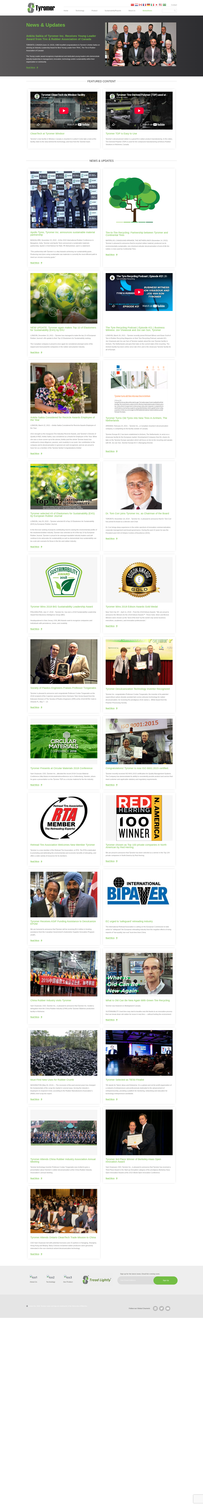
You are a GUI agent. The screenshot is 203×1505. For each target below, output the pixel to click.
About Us (131, 11)
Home (66, 11)
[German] (148, 4)
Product (94, 11)
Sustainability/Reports (113, 11)
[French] (144, 4)
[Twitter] (161, 1308)
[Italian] (152, 4)
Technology (80, 11)
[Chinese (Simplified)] (132, 4)
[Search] (175, 10)
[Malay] (160, 4)
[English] (140, 4)
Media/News (147, 11)
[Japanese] (156, 4)
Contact (174, 5)
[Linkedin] (155, 1308)
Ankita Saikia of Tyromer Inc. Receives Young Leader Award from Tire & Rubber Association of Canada (61, 37)
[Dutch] (136, 4)
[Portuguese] (164, 4)
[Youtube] (167, 1308)
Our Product (68, 1282)
